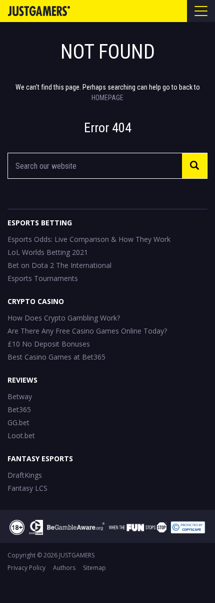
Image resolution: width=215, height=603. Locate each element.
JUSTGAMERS (76, 555)
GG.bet (19, 422)
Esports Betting (40, 222)
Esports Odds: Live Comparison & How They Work (89, 239)
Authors (64, 567)
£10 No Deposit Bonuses (49, 344)
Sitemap (94, 567)
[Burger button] (201, 11)
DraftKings (25, 475)
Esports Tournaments (43, 278)
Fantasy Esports (40, 458)
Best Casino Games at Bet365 (57, 357)
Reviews (23, 380)
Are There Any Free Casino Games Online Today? (87, 331)
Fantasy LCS (28, 488)
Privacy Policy (27, 567)
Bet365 (19, 409)
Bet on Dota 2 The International (60, 265)
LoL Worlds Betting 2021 (48, 252)
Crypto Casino (36, 301)
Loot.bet (21, 435)
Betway (20, 396)
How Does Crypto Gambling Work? (64, 318)
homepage (108, 98)
